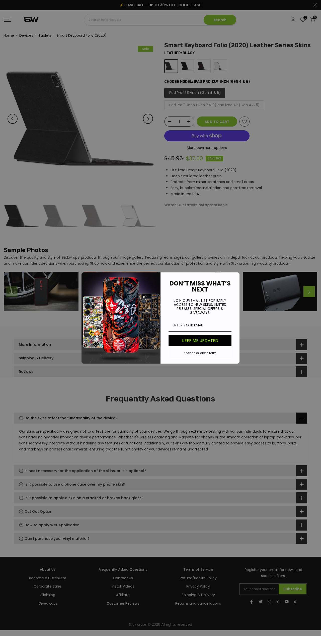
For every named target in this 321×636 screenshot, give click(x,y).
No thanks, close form (200, 353)
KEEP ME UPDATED (200, 340)
